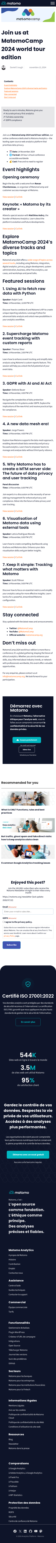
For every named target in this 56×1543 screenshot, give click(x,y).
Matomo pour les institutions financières (27, 1385)
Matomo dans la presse (19, 1448)
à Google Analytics (17, 1468)
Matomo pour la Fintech (19, 1389)
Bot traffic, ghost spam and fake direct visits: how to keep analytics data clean (26, 838)
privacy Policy (9, 936)
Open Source (14, 1345)
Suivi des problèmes (18, 1359)
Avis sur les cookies (17, 1410)
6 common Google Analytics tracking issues (25, 862)
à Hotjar (12, 1490)
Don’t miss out (10, 97)
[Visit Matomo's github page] (30, 1532)
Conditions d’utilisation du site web (24, 1426)
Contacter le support (18, 1294)
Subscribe (12, 945)
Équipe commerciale (18, 1307)
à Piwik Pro (14, 1477)
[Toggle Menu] (53, 3)
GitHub (12, 1363)
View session (8, 197)
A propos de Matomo (18, 1255)
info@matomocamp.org (14, 676)
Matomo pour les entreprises (21, 1380)
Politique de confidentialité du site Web (26, 1422)
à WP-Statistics (15, 1495)
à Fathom (13, 1486)
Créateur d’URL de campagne (22, 1336)
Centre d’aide (15, 1285)
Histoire (12, 1259)
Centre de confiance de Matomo (23, 1521)
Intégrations (14, 1341)
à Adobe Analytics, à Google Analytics (25, 1473)
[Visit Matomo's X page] (20, 1532)
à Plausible (13, 1481)
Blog (11, 1439)
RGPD (11, 1512)
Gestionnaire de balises (19, 1327)
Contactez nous (16, 1273)
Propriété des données (19, 1507)
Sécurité (12, 1516)
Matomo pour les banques (20, 1376)
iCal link (18, 197)
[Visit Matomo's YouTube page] (35, 1532)
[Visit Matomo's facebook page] (15, 1532)
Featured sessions (11, 91)
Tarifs (11, 1311)
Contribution (14, 1264)
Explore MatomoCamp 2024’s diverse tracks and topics (25, 88)
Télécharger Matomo (18, 1350)
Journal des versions (18, 1354)
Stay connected (10, 94)
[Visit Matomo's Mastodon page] (41, 1532)
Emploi (12, 1268)
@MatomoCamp (25, 628)
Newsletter (13, 1444)
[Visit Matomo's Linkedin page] (25, 1532)
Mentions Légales (16, 1405)
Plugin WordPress (17, 1332)
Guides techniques (17, 1290)
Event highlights (10, 85)
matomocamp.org (34, 635)
